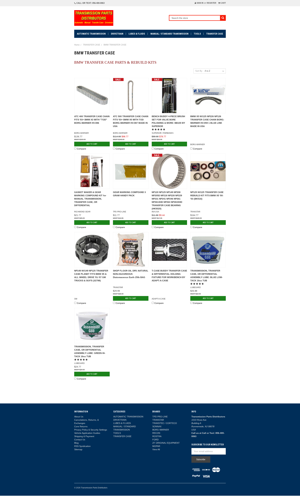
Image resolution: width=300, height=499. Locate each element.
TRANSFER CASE (214, 33)
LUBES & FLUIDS (137, 33)
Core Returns (81, 426)
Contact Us (79, 439)
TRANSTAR (158, 420)
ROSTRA (156, 436)
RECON (156, 433)
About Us (78, 416)
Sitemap (78, 449)
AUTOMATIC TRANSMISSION (91, 33)
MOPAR (156, 446)
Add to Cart (91, 144)
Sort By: (199, 71)
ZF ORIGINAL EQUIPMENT (166, 443)
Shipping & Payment (84, 436)
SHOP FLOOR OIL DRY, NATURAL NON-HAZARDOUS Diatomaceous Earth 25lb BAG (130, 274)
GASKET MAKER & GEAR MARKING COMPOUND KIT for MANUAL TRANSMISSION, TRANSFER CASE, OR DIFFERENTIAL (90, 199)
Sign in (199, 3)
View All (156, 449)
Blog (76, 443)
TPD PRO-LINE (160, 416)
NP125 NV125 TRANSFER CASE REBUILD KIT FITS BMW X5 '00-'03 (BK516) (206, 195)
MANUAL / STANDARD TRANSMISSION (169, 33)
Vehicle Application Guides (87, 433)
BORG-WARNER (160, 429)
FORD (155, 439)
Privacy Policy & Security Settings (90, 429)
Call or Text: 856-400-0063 (90, 3)
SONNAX (156, 426)
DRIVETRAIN (117, 33)
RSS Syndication (82, 446)
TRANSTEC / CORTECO (164, 423)
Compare (81, 148)
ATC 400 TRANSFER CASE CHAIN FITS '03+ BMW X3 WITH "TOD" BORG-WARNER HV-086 (92, 119)
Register (211, 3)
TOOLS (197, 33)
